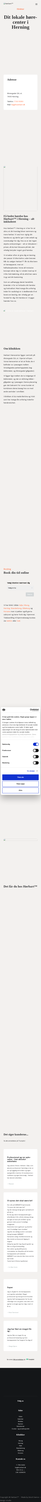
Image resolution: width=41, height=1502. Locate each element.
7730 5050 (18, 101)
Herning (20, 1443)
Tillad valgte (20, 784)
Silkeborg (26, 608)
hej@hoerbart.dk (18, 104)
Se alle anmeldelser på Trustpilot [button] (14, 1141)
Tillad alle (20, 777)
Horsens (7, 611)
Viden (20, 1416)
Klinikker (20, 1421)
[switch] (36, 750)
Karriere (20, 1424)
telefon (9, 621)
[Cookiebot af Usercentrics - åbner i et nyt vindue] (30, 710)
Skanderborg (16, 608)
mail (18, 621)
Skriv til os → (20, 1470)
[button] (36, 4)
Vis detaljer (31, 771)
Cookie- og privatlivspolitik (20, 1429)
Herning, (7, 608)
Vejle (21, 605)
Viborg (26, 605)
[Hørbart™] (8, 4)
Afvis (20, 790)
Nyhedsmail (20, 1426)
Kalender (20, 1419)
